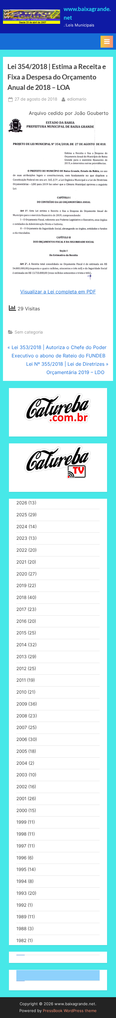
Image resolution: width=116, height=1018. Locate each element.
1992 (21, 905)
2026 (21, 503)
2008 (21, 716)
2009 (21, 704)
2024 (21, 526)
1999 (21, 822)
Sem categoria (29, 332)
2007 (21, 727)
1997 (21, 846)
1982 (21, 940)
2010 (21, 692)
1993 (21, 893)
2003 (21, 775)
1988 (21, 928)
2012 (21, 668)
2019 (21, 585)
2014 (21, 645)
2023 (21, 538)
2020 (21, 574)
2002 (21, 786)
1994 (21, 881)
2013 (21, 656)
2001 (21, 798)
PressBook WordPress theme (70, 1010)
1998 (21, 834)
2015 (21, 633)
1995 (21, 869)
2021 (21, 562)
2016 (21, 621)
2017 (21, 609)
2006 (21, 739)
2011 (21, 680)
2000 (21, 810)
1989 (21, 917)
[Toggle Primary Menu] (107, 42)
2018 (21, 597)
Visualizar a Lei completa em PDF (58, 292)
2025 (21, 514)
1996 (21, 858)
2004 (21, 763)
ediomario (76, 98)
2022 (21, 550)
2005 (21, 751)
